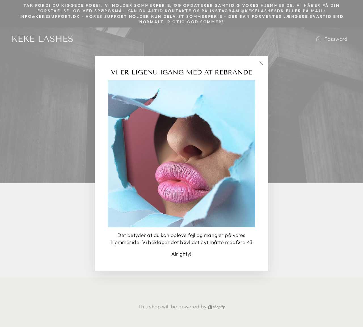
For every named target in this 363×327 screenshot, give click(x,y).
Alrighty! (181, 254)
